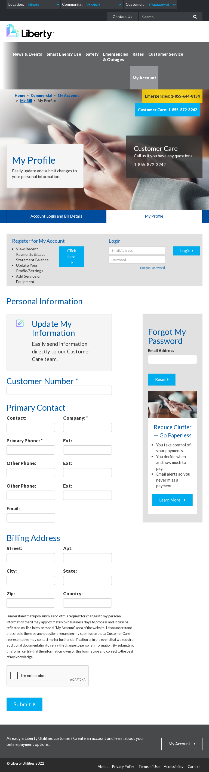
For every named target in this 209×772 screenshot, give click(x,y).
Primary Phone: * (25, 440)
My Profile (154, 216)
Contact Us (122, 16)
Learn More (171, 499)
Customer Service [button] (165, 54)
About (103, 766)
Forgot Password (152, 268)
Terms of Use (149, 766)
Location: (16, 4)
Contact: (16, 418)
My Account (68, 95)
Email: (13, 508)
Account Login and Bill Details (56, 216)
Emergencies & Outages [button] (115, 57)
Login (185, 250)
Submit (23, 704)
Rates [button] (138, 54)
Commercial (41, 95)
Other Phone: (21, 463)
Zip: (11, 593)
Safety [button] (92, 54)
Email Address (161, 350)
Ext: (67, 440)
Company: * (75, 418)
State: (70, 571)
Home (20, 95)
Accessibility (173, 766)
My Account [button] (144, 77)
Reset (160, 379)
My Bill (26, 100)
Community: (72, 4)
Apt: (68, 548)
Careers (194, 766)
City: (12, 571)
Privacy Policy (123, 766)
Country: (73, 593)
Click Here (71, 253)
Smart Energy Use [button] (64, 54)
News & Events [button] (27, 54)
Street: (14, 548)
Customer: (135, 4)
